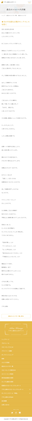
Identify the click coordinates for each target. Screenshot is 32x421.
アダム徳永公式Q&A (7, 397)
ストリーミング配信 (7, 374)
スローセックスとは (7, 347)
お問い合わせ (5, 405)
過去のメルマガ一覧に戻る (16, 316)
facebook (16, 412)
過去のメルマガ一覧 (12, 15)
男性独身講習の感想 (7, 378)
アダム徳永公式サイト (10, 2)
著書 (3, 359)
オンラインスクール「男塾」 (10, 393)
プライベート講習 (7, 351)
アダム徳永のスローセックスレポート (13, 389)
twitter (12, 412)
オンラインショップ (7, 355)
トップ (3, 15)
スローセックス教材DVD (9, 370)
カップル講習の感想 (7, 382)
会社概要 (4, 401)
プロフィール (5, 343)
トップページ (5, 339)
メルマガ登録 (5, 362)
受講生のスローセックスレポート (11, 385)
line (19, 412)
